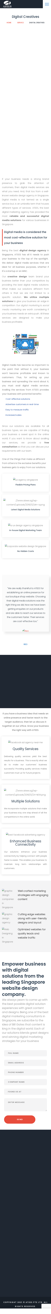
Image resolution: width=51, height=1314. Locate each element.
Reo (25, 644)
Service (20, 22)
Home (9, 22)
